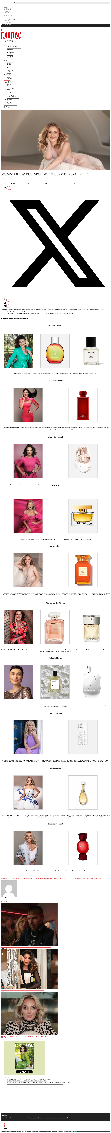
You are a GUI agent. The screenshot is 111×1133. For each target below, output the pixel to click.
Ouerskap (10, 92)
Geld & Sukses (11, 96)
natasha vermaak (61, 878)
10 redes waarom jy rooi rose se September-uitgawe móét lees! (28, 1079)
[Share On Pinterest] (4, 1126)
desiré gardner (91, 878)
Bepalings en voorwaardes (46, 1118)
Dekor (9, 84)
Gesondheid (8, 9)
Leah (20, 878)
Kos (5, 5)
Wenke (9, 63)
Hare (8, 67)
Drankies (10, 56)
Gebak (9, 53)
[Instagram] (4, 1115)
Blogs (9, 102)
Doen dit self (11, 88)
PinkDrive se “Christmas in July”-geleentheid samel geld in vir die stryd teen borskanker (38, 1082)
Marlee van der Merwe (32, 878)
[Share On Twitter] (4, 1124)
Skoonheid (7, 8)
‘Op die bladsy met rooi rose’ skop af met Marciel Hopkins (22, 990)
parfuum (85, 878)
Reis (8, 100)
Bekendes (7, 11)
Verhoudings (11, 91)
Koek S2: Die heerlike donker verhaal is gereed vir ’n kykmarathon (26, 947)
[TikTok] (1, 1115)
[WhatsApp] (3, 1115)
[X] (2, 1115)
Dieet (9, 77)
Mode (5, 7)
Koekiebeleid (64, 1118)
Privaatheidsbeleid (34, 1118)
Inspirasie (10, 93)
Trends (9, 64)
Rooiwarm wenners (10, 105)
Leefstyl (7, 12)
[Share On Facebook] (4, 1123)
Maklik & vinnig (12, 46)
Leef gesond (11, 75)
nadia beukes (98, 878)
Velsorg (10, 68)
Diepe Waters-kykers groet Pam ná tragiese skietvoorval (27, 1081)
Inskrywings (11, 19)
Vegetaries (10, 52)
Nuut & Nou (10, 59)
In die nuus (10, 95)
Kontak (6, 107)
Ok (75, 1131)
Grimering (10, 70)
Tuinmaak (10, 86)
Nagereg (10, 55)
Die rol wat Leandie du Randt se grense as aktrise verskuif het (24, 1036)
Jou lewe (7, 89)
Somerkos (10, 49)
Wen (5, 16)
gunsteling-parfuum (51, 878)
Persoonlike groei (13, 98)
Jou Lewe (7, 14)
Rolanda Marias (70, 878)
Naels (9, 71)
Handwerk (10, 85)
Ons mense (10, 81)
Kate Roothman (42, 878)
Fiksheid (9, 78)
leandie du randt (78, 878)
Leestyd (6, 20)
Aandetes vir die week (14, 48)
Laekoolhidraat (12, 50)
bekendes (23, 878)
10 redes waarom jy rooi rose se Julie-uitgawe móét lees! (20, 876)
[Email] (6, 1115)
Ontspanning (8, 15)
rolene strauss (15, 878)
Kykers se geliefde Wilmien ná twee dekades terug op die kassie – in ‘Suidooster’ (35, 1084)
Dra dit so (10, 61)
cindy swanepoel (6, 878)
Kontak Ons (8, 22)
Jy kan (9, 57)
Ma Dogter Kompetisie (14, 18)
